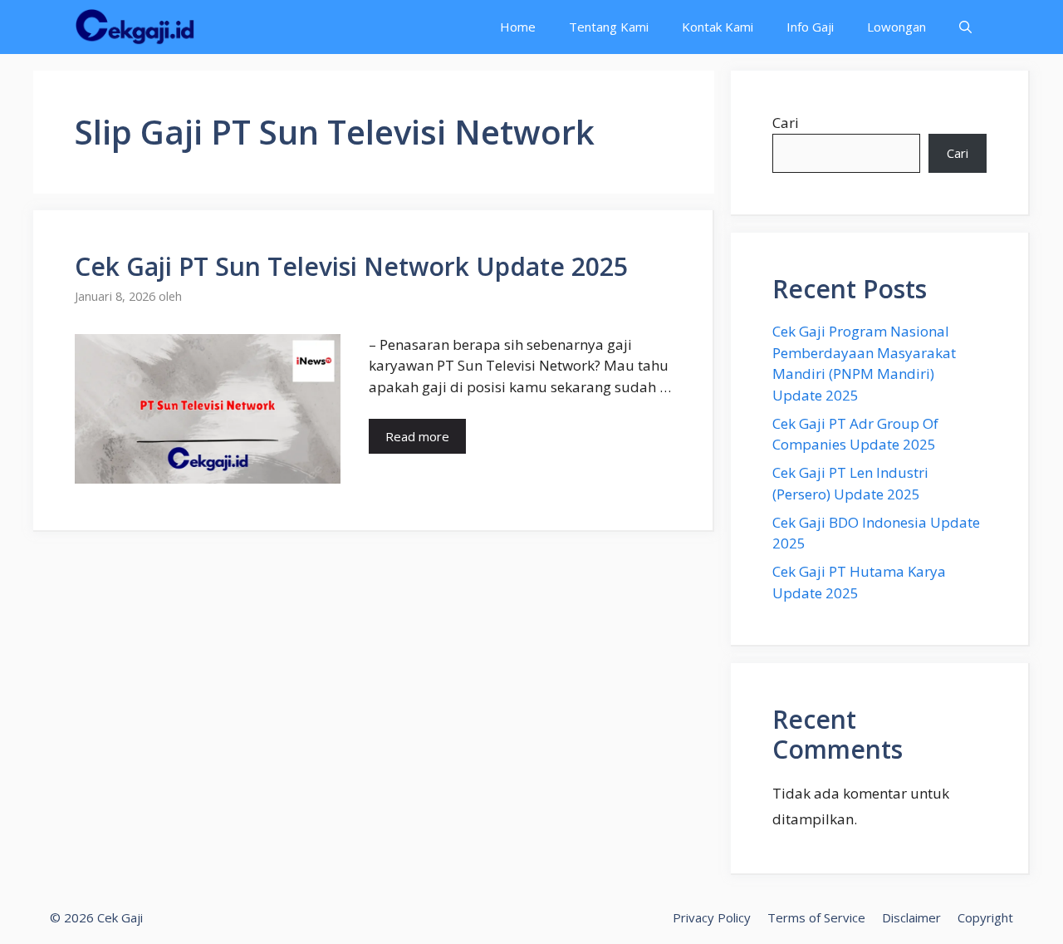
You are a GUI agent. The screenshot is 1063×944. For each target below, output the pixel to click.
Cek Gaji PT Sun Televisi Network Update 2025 (351, 266)
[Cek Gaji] (135, 27)
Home (518, 26)
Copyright (985, 917)
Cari (785, 122)
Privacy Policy (712, 917)
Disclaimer (911, 917)
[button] (965, 27)
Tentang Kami (609, 26)
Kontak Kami (717, 26)
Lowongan (896, 26)
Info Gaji (810, 26)
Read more (417, 436)
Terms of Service (816, 917)
